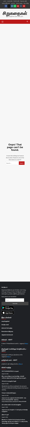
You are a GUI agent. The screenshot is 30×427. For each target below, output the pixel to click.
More (26, 343)
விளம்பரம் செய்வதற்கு (7, 328)
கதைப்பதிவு (10, 1)
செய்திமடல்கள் (5, 324)
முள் (8, 414)
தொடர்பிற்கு (26, 3)
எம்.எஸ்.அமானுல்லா (16, 404)
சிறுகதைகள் (15, 13)
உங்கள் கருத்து (19, 3)
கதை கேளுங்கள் (5, 321)
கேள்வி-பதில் (16, 1)
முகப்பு (4, 1)
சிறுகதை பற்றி (23, 1)
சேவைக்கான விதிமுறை (7, 331)
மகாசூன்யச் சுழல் (12, 381)
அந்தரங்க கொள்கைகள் (7, 334)
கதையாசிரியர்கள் (6, 3)
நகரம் (17, 371)
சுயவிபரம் (13, 3)
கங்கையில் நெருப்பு (11, 393)
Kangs (3, 393)
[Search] (27, 21)
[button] (2, 21)
